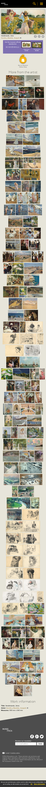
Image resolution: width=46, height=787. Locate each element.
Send (40, 744)
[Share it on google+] (39, 37)
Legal (7, 753)
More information (39, 784)
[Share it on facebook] (35, 37)
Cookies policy (15, 753)
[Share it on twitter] (43, 37)
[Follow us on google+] (36, 738)
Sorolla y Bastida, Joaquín (10, 38)
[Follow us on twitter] (41, 738)
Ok (31, 784)
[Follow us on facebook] (32, 738)
